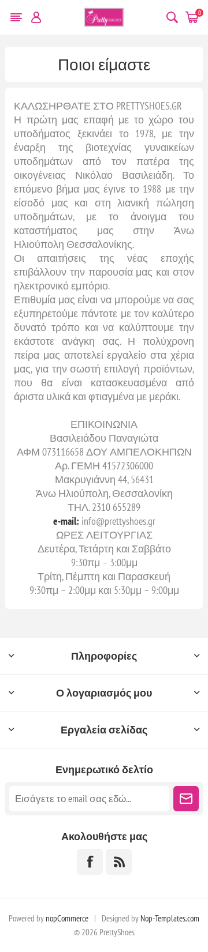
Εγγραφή (186, 798)
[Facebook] (90, 862)
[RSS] (119, 862)
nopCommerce (67, 918)
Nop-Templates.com (169, 918)
